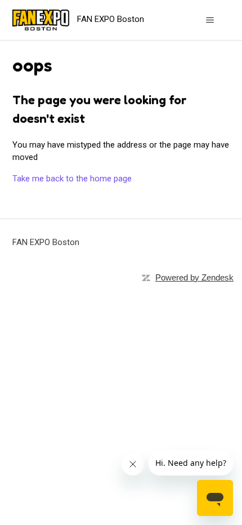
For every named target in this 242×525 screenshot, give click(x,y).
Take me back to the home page (72, 178)
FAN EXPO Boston (45, 242)
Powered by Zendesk (194, 277)
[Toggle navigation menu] (210, 20)
